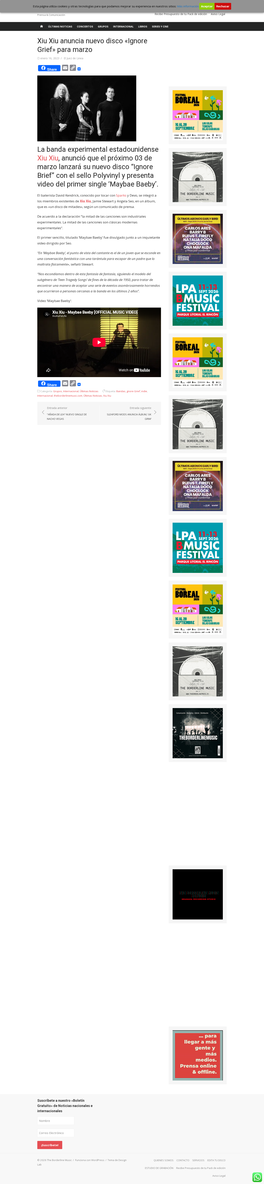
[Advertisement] (198, 61)
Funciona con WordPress (89, 1160)
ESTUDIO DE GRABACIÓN (159, 1168)
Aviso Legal (218, 14)
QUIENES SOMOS (164, 1160)
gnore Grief (133, 391)
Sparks (121, 195)
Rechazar (222, 6)
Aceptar (207, 6)
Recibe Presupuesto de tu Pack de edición (181, 14)
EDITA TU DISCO (216, 1160)
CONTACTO (182, 1160)
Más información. (188, 6)
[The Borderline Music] (41, 26)
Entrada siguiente (129, 413)
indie (144, 391)
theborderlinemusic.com (68, 395)
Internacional (123, 26)
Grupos (103, 26)
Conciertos (85, 26)
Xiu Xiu (47, 158)
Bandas (120, 391)
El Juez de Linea (73, 58)
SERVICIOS (198, 1160)
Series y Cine (160, 26)
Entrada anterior (67, 413)
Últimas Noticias (60, 26)
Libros (142, 26)
